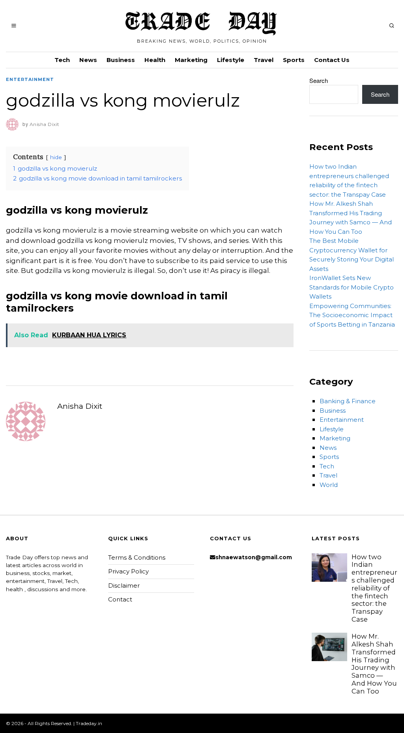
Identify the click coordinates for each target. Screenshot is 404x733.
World (329, 485)
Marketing (191, 60)
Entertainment (30, 79)
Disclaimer (124, 585)
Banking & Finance (348, 401)
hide (56, 157)
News (88, 60)
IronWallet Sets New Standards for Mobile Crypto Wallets (351, 287)
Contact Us (332, 60)
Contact (120, 599)
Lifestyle (230, 60)
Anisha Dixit (79, 406)
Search (318, 80)
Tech (62, 60)
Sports (294, 60)
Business (121, 60)
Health (154, 60)
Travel (263, 60)
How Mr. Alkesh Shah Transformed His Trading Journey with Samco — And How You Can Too (374, 663)
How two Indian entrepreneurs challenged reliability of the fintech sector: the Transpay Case (374, 588)
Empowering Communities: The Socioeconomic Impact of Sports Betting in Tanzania (352, 315)
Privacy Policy (128, 571)
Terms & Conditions (136, 557)
